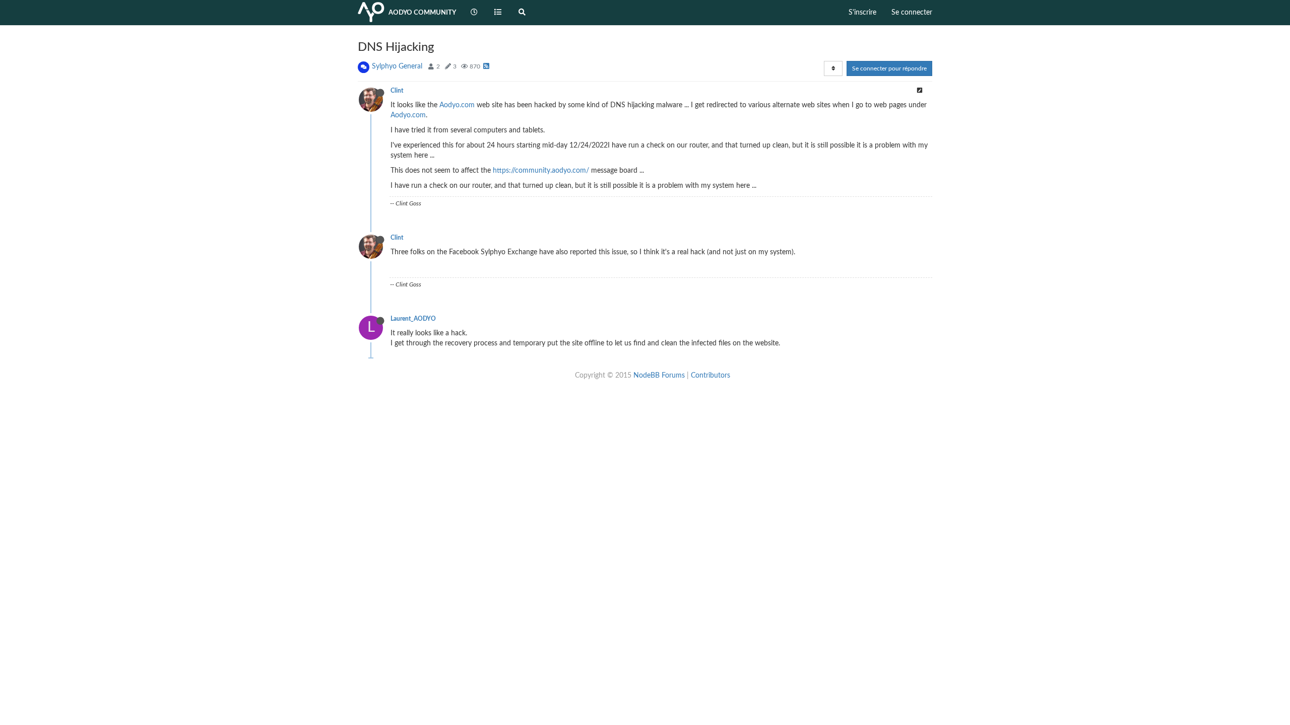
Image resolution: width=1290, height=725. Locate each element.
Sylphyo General (397, 66)
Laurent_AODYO (413, 319)
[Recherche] (522, 12)
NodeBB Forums (659, 375)
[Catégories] (498, 12)
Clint (397, 91)
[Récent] (474, 12)
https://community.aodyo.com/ (541, 170)
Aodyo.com (457, 105)
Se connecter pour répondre (889, 68)
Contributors (710, 375)
